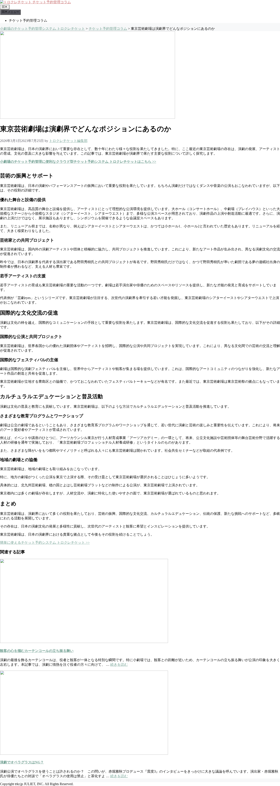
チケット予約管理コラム (28, 20)
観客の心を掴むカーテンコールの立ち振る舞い (37, 651)
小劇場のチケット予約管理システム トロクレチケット (42, 28)
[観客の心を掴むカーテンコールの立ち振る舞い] (84, 642)
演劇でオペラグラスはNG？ (22, 762)
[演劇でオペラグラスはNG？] (84, 753)
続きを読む (119, 664)
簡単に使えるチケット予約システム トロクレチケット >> (45, 542)
